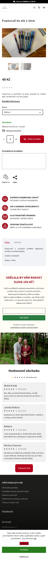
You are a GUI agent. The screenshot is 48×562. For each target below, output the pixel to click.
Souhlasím (24, 549)
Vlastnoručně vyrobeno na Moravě (15, 499)
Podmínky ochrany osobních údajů (15, 491)
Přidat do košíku (34, 139)
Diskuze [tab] (17, 242)
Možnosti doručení (13, 130)
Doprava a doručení (9, 495)
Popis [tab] (7, 242)
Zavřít (39, 187)
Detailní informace (11, 101)
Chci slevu (24, 317)
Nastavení (24, 543)
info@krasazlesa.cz (9, 527)
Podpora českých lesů (10, 502)
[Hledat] (34, 8)
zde (35, 538)
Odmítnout (24, 557)
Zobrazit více (24, 468)
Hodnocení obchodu (24, 370)
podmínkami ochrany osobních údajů (24, 327)
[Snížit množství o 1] (4, 139)
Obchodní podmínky (10, 487)
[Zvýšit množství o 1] (16, 139)
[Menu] (44, 7)
